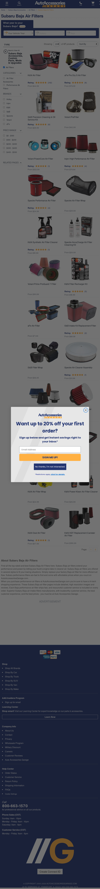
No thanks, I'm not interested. (50, 466)
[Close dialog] (85, 410)
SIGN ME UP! (50, 457)
